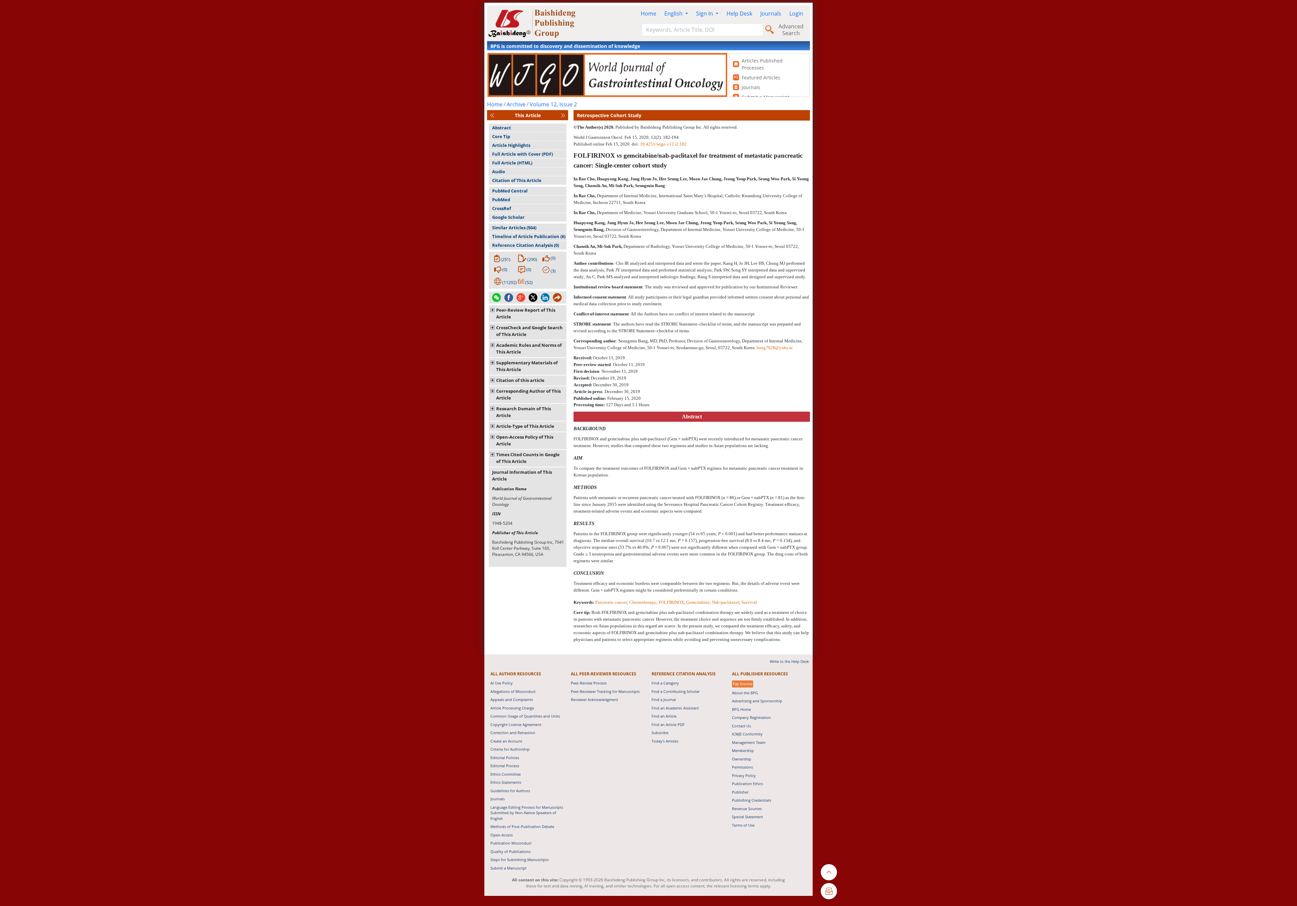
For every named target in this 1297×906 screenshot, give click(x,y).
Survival (749, 602)
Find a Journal (664, 699)
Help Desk (739, 13)
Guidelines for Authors (510, 790)
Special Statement (747, 816)
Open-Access (501, 834)
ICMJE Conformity (747, 733)
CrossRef (501, 208)
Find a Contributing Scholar (676, 691)
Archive (516, 104)
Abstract (501, 128)
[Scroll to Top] (829, 872)
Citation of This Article (516, 180)
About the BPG (745, 692)
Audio (498, 172)
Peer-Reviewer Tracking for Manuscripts (605, 691)
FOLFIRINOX (671, 602)
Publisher (740, 792)
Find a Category (665, 682)
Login (796, 13)
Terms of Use (743, 825)
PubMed (501, 200)
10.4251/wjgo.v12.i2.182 (663, 144)
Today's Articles (665, 741)
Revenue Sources (747, 808)
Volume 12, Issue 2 (553, 104)
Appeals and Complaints (511, 699)
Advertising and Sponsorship (757, 700)
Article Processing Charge (512, 707)
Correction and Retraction (512, 732)
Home (648, 13)
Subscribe (660, 732)
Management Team (748, 742)
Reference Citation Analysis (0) (525, 245)
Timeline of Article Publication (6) (528, 236)
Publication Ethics (747, 783)
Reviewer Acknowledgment (594, 699)
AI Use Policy (501, 682)
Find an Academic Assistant (675, 707)
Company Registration (751, 717)
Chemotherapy (642, 602)
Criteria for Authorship (510, 749)
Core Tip (501, 136)
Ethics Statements (505, 782)
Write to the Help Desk (789, 661)
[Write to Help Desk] (829, 891)
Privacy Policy (744, 775)
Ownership (741, 758)
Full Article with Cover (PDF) (522, 154)
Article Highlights (511, 145)
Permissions (742, 767)
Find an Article (664, 716)
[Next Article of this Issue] (563, 115)
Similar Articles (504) (514, 228)
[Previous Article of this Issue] (492, 115)
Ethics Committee (505, 774)
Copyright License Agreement (515, 724)
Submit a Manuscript (508, 868)
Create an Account (506, 741)
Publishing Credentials (751, 800)
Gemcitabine (698, 602)
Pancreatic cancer (611, 602)
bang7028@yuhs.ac (775, 347)
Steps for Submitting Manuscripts (519, 859)
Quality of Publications (510, 851)
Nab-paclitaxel (725, 602)
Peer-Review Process (589, 682)
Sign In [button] (705, 13)
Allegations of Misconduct (513, 691)
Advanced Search (791, 29)
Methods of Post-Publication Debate (522, 826)
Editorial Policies (504, 757)
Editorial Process (504, 765)
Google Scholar (508, 217)
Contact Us (741, 725)
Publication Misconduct (511, 843)
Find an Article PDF (668, 724)
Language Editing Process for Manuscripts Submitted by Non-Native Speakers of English (526, 813)
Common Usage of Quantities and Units (525, 716)
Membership (743, 750)
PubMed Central (510, 191)
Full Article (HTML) (512, 163)
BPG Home (741, 709)
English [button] (674, 13)
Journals (770, 13)
